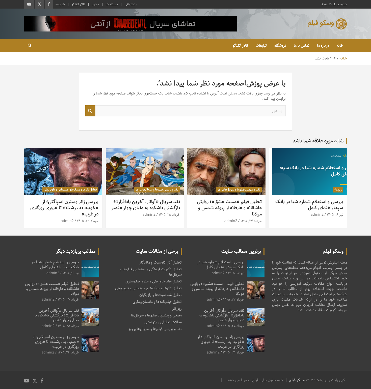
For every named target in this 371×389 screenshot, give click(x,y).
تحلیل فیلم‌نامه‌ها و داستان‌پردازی (157, 301)
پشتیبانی (131, 4)
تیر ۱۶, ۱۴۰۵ (335, 214)
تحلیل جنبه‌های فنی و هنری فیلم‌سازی (153, 281)
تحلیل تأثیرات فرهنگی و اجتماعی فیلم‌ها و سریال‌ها (151, 272)
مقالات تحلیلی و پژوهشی (163, 322)
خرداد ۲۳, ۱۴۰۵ (87, 221)
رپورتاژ (338, 189)
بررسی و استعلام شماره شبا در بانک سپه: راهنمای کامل (309, 205)
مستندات (112, 4)
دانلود (95, 4)
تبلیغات (261, 45)
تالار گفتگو (78, 4)
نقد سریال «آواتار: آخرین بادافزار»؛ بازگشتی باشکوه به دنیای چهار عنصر (146, 205)
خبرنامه (60, 4)
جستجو (90, 111)
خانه (340, 45)
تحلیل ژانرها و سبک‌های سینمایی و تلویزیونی (70, 189)
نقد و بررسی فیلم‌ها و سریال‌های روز (239, 189)
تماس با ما (301, 45)
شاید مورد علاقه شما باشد (318, 141)
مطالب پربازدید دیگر (76, 251)
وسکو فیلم (297, 380)
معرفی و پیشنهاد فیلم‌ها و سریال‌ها (156, 315)
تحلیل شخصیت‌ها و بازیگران (160, 295)
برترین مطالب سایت (241, 251)
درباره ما (323, 45)
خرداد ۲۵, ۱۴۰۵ (169, 214)
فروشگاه (280, 45)
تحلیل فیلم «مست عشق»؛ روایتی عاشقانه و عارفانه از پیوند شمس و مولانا (229, 208)
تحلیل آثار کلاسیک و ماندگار (161, 262)
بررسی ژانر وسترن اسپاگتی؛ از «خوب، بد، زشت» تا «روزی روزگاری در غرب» (64, 208)
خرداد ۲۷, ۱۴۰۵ (251, 221)
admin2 (317, 214)
